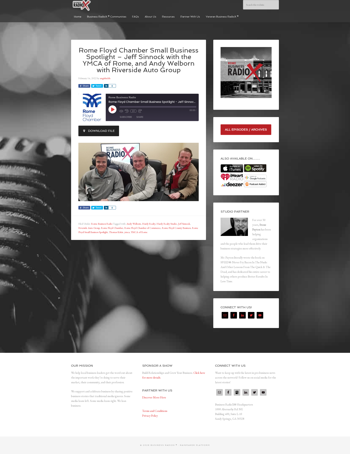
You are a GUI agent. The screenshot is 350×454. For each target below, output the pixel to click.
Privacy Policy (150, 416)
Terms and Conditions (154, 411)
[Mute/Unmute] (121, 111)
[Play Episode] (112, 109)
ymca (127, 232)
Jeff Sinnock (184, 223)
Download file (101, 131)
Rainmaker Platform (195, 445)
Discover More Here (154, 397)
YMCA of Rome (139, 232)
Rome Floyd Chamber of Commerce (142, 228)
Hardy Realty (148, 223)
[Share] (106, 86)
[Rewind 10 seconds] (127, 111)
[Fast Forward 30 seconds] (140, 111)
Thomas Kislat (116, 232)
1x (133, 111)
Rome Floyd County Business (176, 228)
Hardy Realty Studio (167, 223)
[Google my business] (237, 392)
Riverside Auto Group (89, 228)
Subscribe (126, 117)
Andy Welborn (134, 223)
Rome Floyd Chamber (112, 228)
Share (139, 117)
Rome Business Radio (101, 223)
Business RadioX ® (98, 5)
